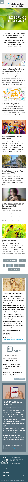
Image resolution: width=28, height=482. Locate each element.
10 (20, 265)
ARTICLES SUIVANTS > (14, 269)
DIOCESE (5, 468)
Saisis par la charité (16, 448)
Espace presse (9, 480)
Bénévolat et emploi (19, 480)
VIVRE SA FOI (7, 472)
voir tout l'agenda (19, 378)
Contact (3, 480)
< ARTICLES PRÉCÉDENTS (10, 260)
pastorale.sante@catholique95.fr (13, 339)
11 (23, 265)
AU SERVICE (6, 475)
